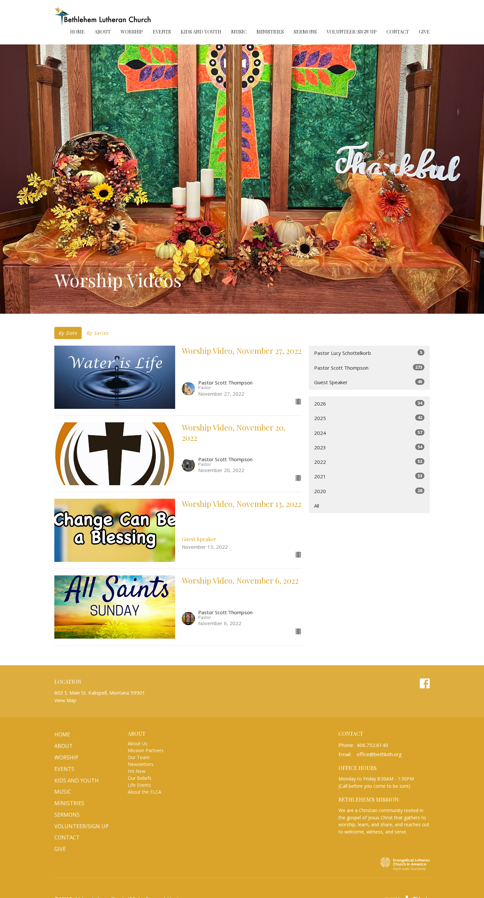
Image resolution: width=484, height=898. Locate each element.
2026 (368, 403)
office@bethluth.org (379, 754)
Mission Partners (146, 750)
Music (239, 31)
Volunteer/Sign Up (352, 31)
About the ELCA (144, 792)
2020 (368, 491)
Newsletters (140, 764)
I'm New (137, 771)
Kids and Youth (201, 31)
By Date (68, 333)
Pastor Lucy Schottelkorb (368, 352)
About (102, 31)
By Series (98, 333)
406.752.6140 (372, 745)
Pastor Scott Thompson (368, 367)
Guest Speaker (368, 382)
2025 (368, 417)
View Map (65, 700)
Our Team (138, 757)
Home (77, 31)
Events (162, 31)
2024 (368, 432)
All (316, 505)
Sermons (305, 31)
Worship (132, 31)
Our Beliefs (139, 778)
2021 (368, 476)
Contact (398, 31)
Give (424, 31)
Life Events (139, 785)
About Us (138, 743)
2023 (368, 447)
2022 (368, 461)
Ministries (270, 31)
